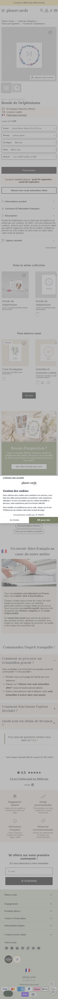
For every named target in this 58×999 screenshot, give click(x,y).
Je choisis (14, 520)
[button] (8, 994)
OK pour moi (43, 520)
